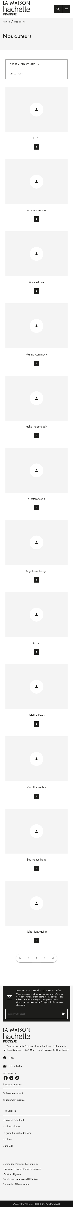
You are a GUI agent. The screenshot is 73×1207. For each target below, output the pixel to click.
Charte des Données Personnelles (20, 1164)
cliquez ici (20, 1004)
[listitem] (5, 1078)
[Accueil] (17, 8)
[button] (24, 64)
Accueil (6, 21)
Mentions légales (12, 1174)
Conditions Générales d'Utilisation (20, 1179)
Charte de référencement (16, 1184)
